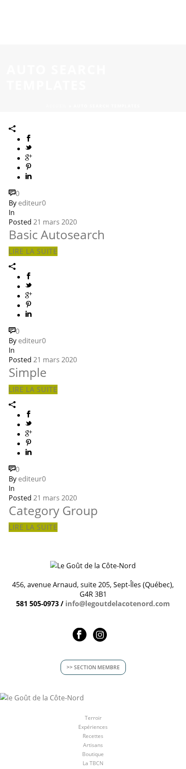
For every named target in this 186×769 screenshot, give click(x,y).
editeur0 (32, 203)
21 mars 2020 (55, 222)
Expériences (93, 727)
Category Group (53, 510)
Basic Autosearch (57, 234)
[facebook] (80, 635)
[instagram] (100, 635)
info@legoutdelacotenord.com (117, 603)
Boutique (93, 754)
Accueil (56, 106)
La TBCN (93, 763)
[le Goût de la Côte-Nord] (42, 697)
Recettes (93, 736)
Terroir (93, 718)
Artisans (93, 745)
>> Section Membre (93, 667)
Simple (28, 372)
